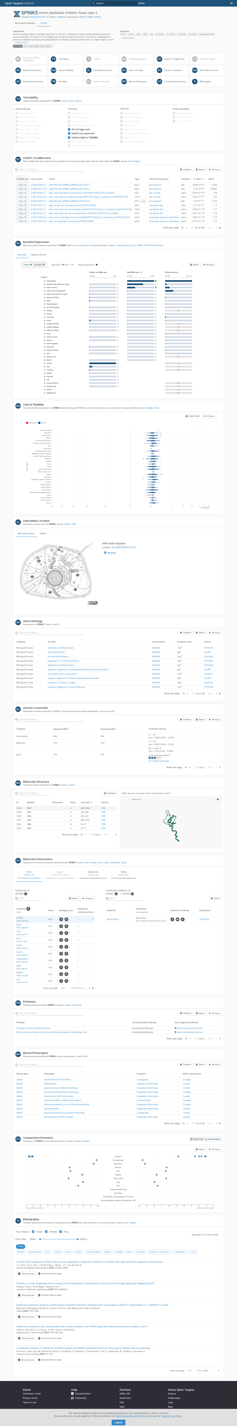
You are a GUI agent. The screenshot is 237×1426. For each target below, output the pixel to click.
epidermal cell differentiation (61, 665)
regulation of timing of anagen (62, 682)
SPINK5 (82, 17)
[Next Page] (216, 228)
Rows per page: (171, 227)
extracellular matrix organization (62, 674)
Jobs (170, 1402)
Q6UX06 (24, 921)
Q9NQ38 (62, 17)
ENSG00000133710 (39, 17)
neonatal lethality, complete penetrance (62, 1100)
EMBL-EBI (125, 1393)
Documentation (83, 1393)
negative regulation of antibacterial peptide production (73, 678)
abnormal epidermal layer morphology (61, 1092)
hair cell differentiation (58, 656)
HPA (74, 524)
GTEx (133, 245)
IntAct (100, 862)
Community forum (32, 1393)
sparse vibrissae (51, 1108)
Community (80, 1398)
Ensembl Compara (81, 1141)
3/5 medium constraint (159, 761)
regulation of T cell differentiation (63, 661)
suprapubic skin (156, 205)
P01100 (24, 982)
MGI (85, 1056)
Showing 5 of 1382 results (205, 1234)
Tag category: (22, 1231)
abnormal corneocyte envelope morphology (64, 1113)
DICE (161, 245)
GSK (122, 1402)
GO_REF (207, 652)
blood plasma (155, 185)
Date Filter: (21, 1239)
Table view (198, 1139)
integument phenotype (147, 1083)
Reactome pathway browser (189, 1028)
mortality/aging (143, 1100)
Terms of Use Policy (171, 1416)
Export (201, 169)
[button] (49, 277)
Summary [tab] (22, 255)
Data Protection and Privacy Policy (134, 1416)
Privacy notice (30, 1398)
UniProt (67, 524)
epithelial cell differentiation (61, 648)
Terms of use (29, 1402)
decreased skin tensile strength (58, 1117)
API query (216, 169)
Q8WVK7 (25, 928)
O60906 (24, 976)
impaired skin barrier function (57, 1079)
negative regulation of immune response (66, 687)
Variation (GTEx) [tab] (38, 255)
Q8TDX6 (24, 962)
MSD (122, 1406)
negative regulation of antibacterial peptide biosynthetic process (78, 669)
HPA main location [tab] (26, 533)
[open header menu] (231, 3)
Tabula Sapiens (123, 245)
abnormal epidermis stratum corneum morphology (66, 1104)
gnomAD (111, 711)
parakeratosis (50, 1083)
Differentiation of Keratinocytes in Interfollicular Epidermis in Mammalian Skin (51, 1032)
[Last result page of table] (93, 988)
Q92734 (24, 935)
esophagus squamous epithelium (164, 217)
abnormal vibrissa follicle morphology (61, 1088)
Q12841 (24, 941)
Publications (174, 1398)
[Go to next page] (218, 1370)
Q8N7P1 (24, 969)
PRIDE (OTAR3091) (145, 245)
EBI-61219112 (113, 919)
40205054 (204, 919)
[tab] (25, 23)
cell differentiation (56, 652)
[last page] (220, 228)
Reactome (115, 862)
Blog (170, 1406)
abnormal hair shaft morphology (58, 1096)
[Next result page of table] (89, 988)
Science (172, 1393)
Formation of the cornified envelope (33, 1028)
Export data (194, 416)
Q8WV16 (24, 955)
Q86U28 (24, 948)
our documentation (80, 245)
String (123, 862)
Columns (187, 169)
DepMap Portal (152, 408)
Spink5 (19, 1079)
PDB (103, 808)
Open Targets (75, 101)
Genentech (125, 1398)
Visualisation (214, 1139)
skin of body (154, 193)
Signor (107, 862)
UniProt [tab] (43, 533)
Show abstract (28, 1274)
